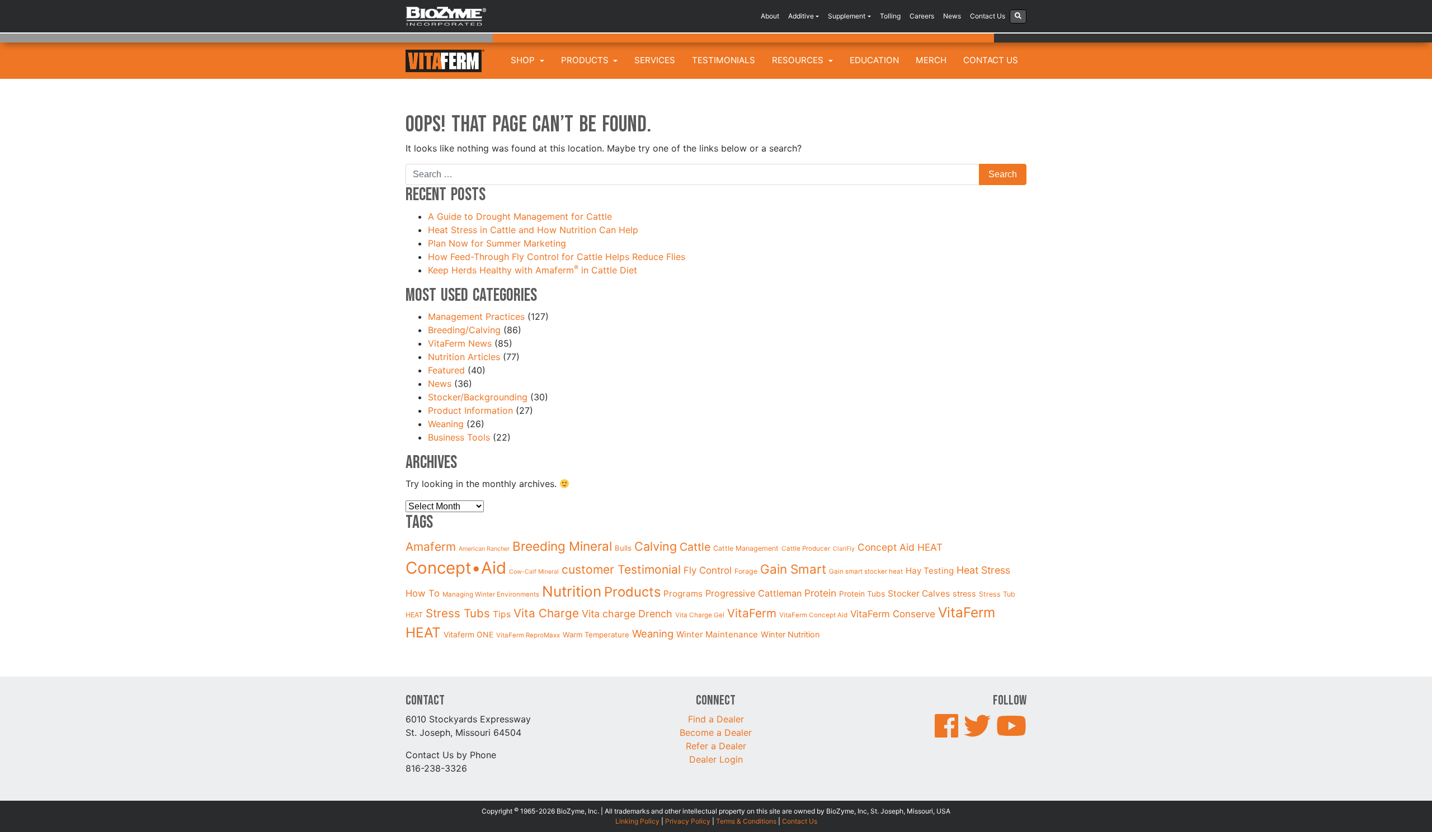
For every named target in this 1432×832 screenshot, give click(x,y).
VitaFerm (751, 613)
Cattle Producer (805, 548)
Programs (683, 593)
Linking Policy (637, 821)
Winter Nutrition (790, 635)
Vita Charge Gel (699, 615)
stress (964, 594)
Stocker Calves (919, 593)
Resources (799, 60)
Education (874, 60)
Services (654, 60)
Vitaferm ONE (468, 634)
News (952, 16)
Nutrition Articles (464, 356)
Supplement (846, 16)
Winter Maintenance (717, 634)
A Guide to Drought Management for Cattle (521, 216)
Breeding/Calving (464, 329)
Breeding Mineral (562, 546)
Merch (931, 60)
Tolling (890, 16)
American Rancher (484, 548)
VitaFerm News (460, 343)
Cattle (695, 547)
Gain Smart (793, 568)
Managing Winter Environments (490, 594)
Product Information (470, 410)
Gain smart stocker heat (866, 571)
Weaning (446, 423)
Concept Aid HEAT (900, 547)
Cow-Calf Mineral (534, 571)
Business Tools (459, 437)
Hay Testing (930, 570)
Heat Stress (983, 570)
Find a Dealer (716, 719)
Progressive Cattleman (753, 593)
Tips (502, 614)
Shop (524, 60)
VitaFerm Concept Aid (813, 615)
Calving (655, 546)
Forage (745, 571)
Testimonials (723, 60)
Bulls (623, 547)
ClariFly (844, 548)
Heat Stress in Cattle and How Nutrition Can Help (534, 229)
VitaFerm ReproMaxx (528, 635)
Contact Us (987, 16)
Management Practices (476, 316)
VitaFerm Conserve (892, 614)
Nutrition (571, 591)
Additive (801, 16)
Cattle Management (746, 548)
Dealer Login (716, 759)
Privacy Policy (687, 821)
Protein (820, 593)
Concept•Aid (456, 568)
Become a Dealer (716, 732)
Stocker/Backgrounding (477, 397)
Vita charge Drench (627, 614)
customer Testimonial (621, 569)
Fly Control (708, 570)
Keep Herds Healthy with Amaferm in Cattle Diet (534, 270)
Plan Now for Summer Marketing (498, 243)
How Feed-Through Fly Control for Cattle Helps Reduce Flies (556, 256)
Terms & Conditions (746, 821)
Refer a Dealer (716, 745)
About (770, 16)
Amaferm (431, 547)
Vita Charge (546, 613)
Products (586, 60)
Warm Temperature (596, 634)
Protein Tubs (862, 593)
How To (423, 593)
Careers (922, 16)
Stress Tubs (458, 613)
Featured (446, 370)
